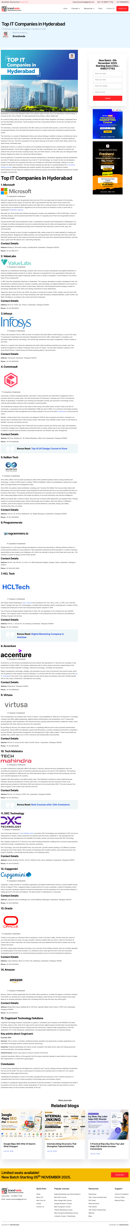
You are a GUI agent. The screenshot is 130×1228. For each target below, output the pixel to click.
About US (39, 1197)
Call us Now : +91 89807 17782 (12, 1196)
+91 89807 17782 (107, 2)
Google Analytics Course (63, 1203)
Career (38, 1203)
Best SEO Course (60, 1197)
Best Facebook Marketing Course (66, 1213)
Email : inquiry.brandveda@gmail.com (14, 1199)
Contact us (40, 1207)
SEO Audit (92, 1200)
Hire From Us (41, 1200)
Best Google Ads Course (63, 1200)
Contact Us (110, 8)
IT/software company (16, 210)
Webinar (91, 1213)
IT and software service (26, 833)
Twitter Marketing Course (63, 1210)
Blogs (100, 8)
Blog (90, 1216)
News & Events (94, 1203)
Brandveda (14, 1225)
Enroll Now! (24, 2)
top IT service (27, 603)
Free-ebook (93, 1207)
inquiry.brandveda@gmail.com (83, 2)
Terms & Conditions (121, 1194)
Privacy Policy (120, 1197)
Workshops (92, 1194)
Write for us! (122, 8)
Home (65, 8)
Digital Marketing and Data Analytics (67, 1194)
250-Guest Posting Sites (97, 1210)
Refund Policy (120, 1200)
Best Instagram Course (62, 1207)
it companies (61, 411)
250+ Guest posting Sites (98, 1197)
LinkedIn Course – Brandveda (64, 1216)
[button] (75, 8)
